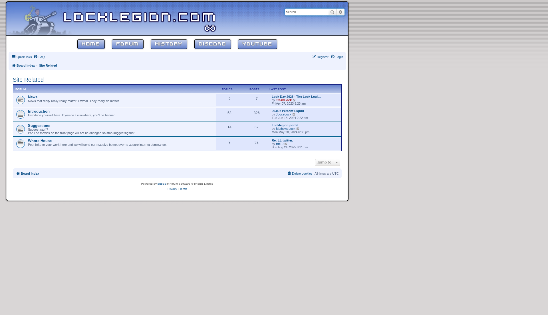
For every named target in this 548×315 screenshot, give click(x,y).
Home (91, 44)
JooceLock (283, 114)
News (32, 97)
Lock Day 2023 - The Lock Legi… (296, 96)
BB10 (279, 143)
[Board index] (43, 18)
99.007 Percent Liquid (288, 111)
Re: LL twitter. (282, 140)
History (169, 44)
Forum (127, 44)
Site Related (28, 80)
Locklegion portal (285, 125)
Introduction (39, 111)
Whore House (40, 141)
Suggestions (39, 125)
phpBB (162, 183)
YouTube (258, 44)
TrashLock (284, 100)
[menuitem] (39, 56)
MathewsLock (285, 128)
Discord (212, 44)
